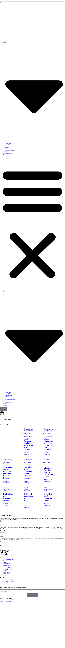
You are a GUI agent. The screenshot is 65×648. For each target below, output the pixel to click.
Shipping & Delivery (8, 559)
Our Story (8, 143)
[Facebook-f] (2, 553)
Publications (9, 146)
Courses (5, 151)
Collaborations (10, 149)
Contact (5, 156)
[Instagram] (6, 553)
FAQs (4, 562)
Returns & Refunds (8, 561)
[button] (32, 223)
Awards (8, 144)
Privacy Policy (6, 563)
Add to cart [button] (26, 454)
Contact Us (6, 565)
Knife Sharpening (7, 153)
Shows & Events (10, 150)
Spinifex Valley (7, 601)
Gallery (8, 147)
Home (4, 41)
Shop (4, 154)
